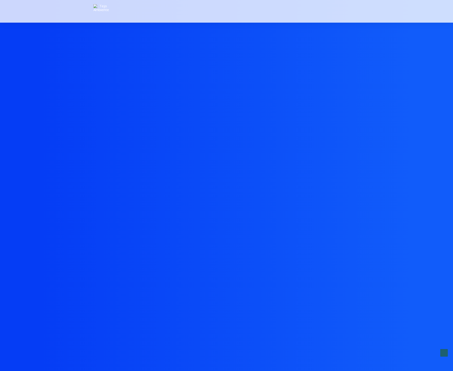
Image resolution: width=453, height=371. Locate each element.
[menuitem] (357, 11)
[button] (357, 11)
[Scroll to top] (444, 352)
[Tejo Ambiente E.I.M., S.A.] (101, 11)
